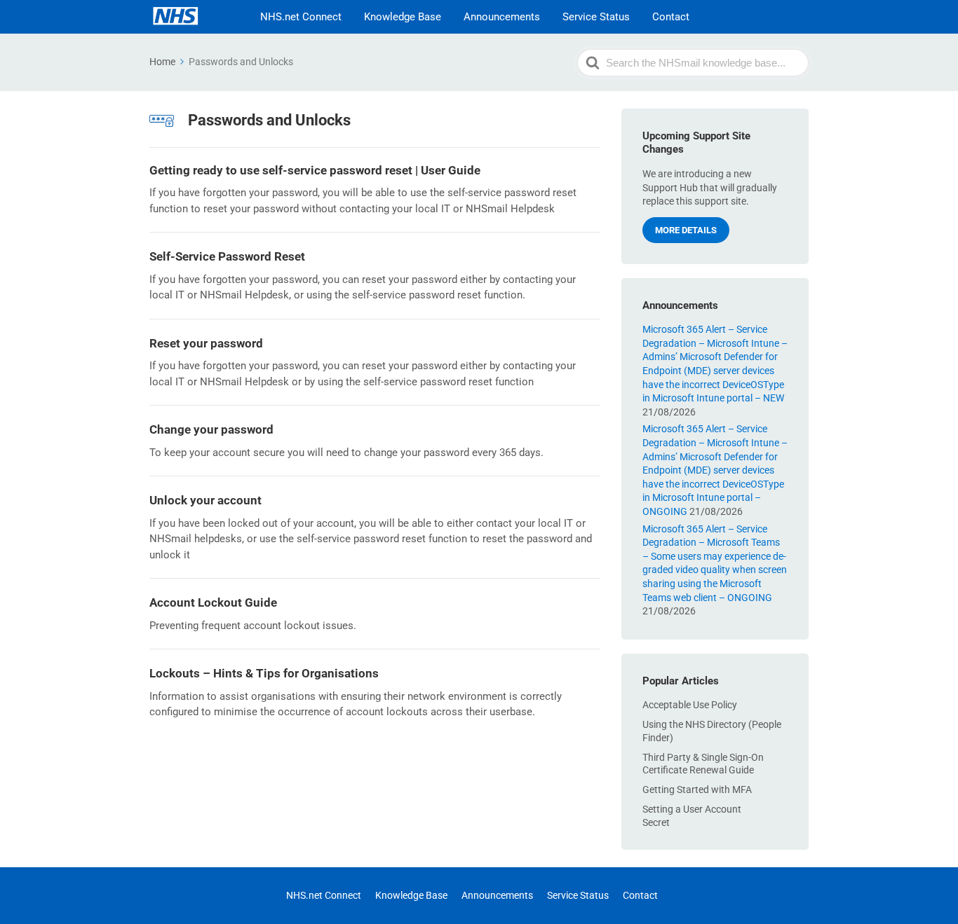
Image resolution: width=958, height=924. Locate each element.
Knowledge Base (402, 17)
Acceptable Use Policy (689, 704)
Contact (670, 17)
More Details (686, 230)
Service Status (596, 17)
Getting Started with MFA (697, 789)
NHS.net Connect (301, 17)
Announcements (502, 17)
